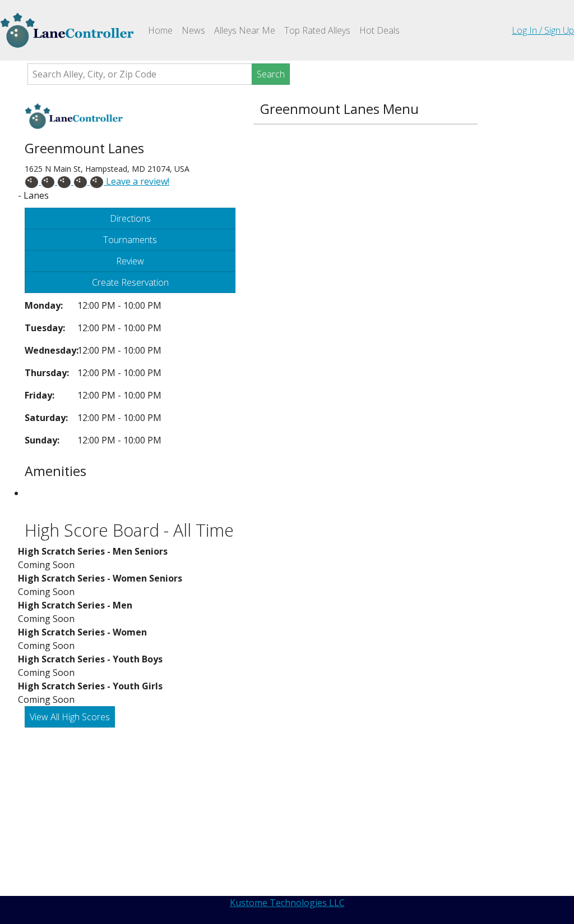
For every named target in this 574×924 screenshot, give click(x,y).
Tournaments (130, 240)
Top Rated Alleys (317, 30)
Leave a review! (136, 181)
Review (130, 261)
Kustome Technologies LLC (287, 902)
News (193, 30)
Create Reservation (130, 282)
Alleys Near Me (244, 30)
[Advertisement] (294, 811)
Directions (130, 218)
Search (271, 74)
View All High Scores (70, 717)
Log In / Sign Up (543, 30)
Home (162, 30)
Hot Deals (379, 30)
